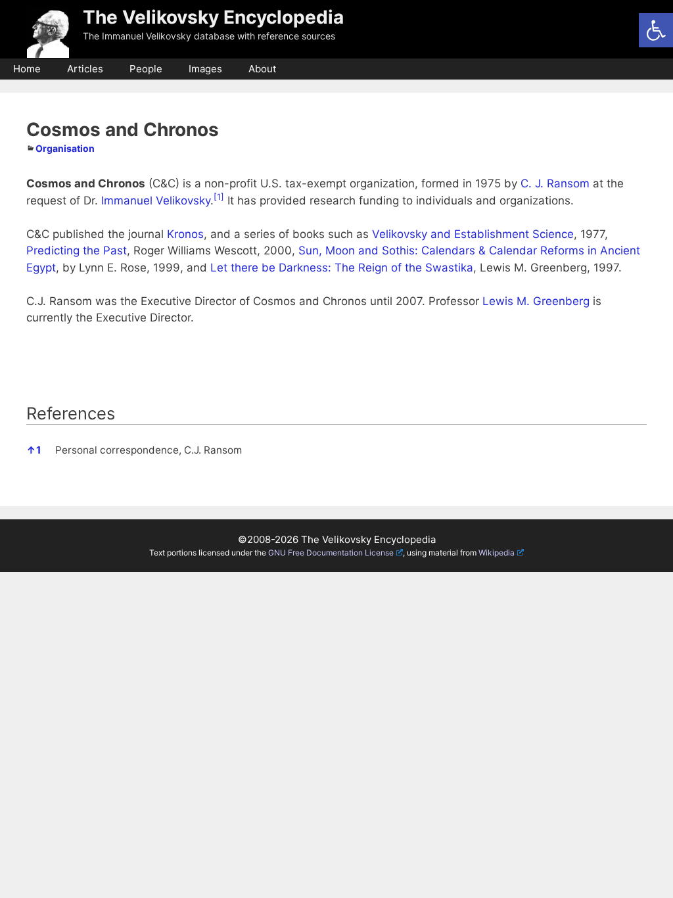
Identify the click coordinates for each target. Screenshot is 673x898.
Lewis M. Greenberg (536, 301)
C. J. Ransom (555, 183)
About (262, 68)
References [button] (70, 413)
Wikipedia (496, 552)
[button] (656, 30)
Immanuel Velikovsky (155, 200)
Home (27, 68)
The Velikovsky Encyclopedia (213, 17)
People (145, 68)
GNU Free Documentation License (331, 552)
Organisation (65, 148)
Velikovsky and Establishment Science (473, 234)
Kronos (185, 234)
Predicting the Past (76, 250)
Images (205, 68)
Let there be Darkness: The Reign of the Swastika (341, 267)
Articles (85, 68)
